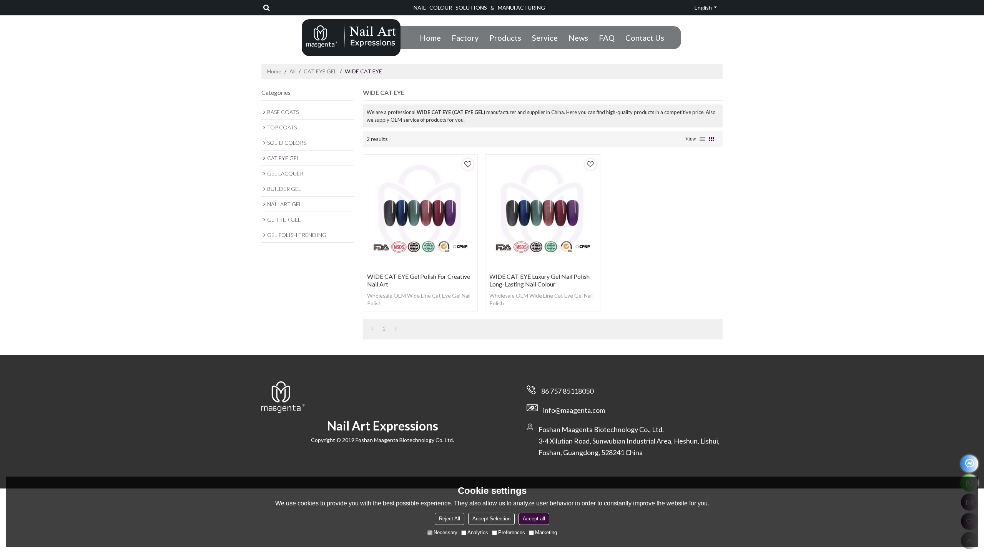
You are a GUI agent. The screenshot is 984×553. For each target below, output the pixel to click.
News (578, 37)
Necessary (445, 532)
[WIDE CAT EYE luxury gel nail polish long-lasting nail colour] (542, 212)
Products (505, 37)
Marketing (546, 532)
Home (430, 37)
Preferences (511, 532)
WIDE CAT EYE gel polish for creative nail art (418, 280)
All (292, 71)
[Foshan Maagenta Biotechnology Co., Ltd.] (351, 37)
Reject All (449, 519)
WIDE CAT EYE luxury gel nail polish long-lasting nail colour (539, 280)
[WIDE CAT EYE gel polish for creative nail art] (420, 212)
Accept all (534, 519)
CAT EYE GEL (320, 71)
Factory (465, 37)
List (702, 139)
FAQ (607, 37)
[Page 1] (372, 328)
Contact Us (644, 37)
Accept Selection (491, 519)
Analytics (477, 532)
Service (545, 37)
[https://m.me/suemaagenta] (969, 463)
